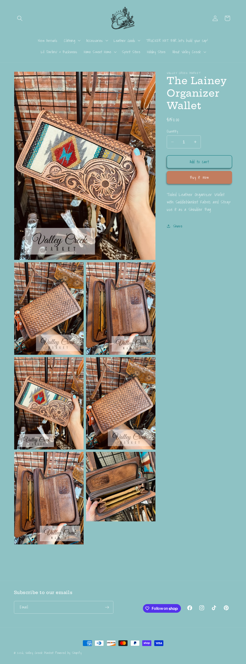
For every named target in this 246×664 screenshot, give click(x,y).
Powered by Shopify (68, 652)
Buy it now (199, 177)
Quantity (172, 131)
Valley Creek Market (39, 652)
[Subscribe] (107, 607)
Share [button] (177, 226)
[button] (20, 18)
